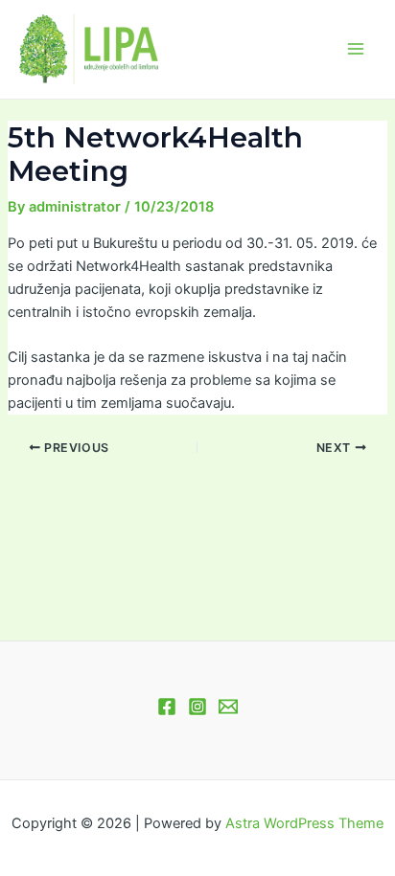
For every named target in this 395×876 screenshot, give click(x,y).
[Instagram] (197, 706)
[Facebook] (166, 706)
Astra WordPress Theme (304, 823)
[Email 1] (228, 706)
